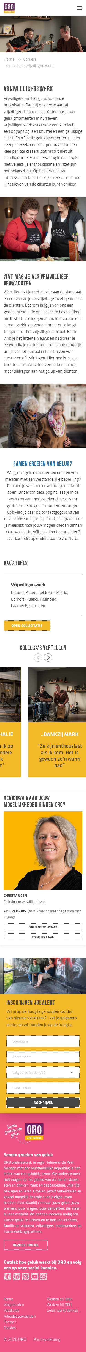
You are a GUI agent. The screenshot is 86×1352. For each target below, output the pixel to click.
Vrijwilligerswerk (28, 584)
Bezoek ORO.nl (26, 1244)
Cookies (10, 1327)
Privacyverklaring (47, 1339)
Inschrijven (43, 1102)
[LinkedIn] (16, 1277)
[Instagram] (25, 1277)
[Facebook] (7, 1277)
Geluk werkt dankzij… (63, 1310)
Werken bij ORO (59, 1304)
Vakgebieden (14, 1304)
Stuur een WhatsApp (43, 927)
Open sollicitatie (26, 625)
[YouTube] (35, 1277)
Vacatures (11, 1310)
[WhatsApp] (43, 1277)
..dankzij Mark (43, 734)
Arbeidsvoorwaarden (20, 1316)
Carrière (30, 59)
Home (9, 59)
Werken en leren (59, 1299)
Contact (10, 1322)
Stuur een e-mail (43, 937)
